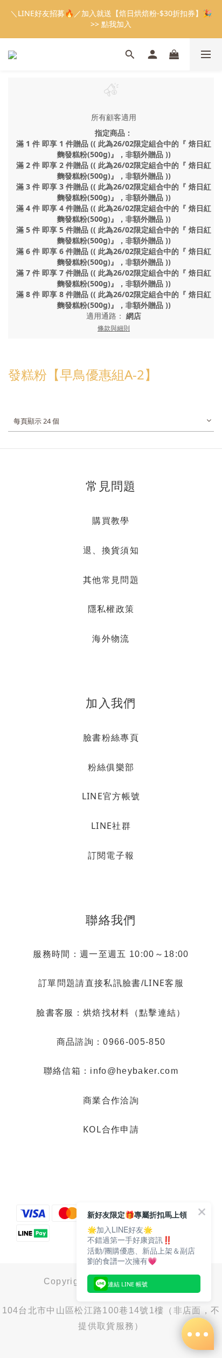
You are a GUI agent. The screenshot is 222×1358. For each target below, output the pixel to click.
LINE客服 (164, 983)
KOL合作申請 (111, 1129)
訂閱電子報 (111, 855)
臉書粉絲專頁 (111, 737)
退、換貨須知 (111, 550)
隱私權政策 (111, 609)
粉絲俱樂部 (111, 767)
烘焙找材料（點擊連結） (134, 1012)
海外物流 (110, 638)
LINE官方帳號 (111, 796)
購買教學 (110, 520)
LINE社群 (111, 826)
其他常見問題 (111, 580)
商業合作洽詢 (111, 1100)
